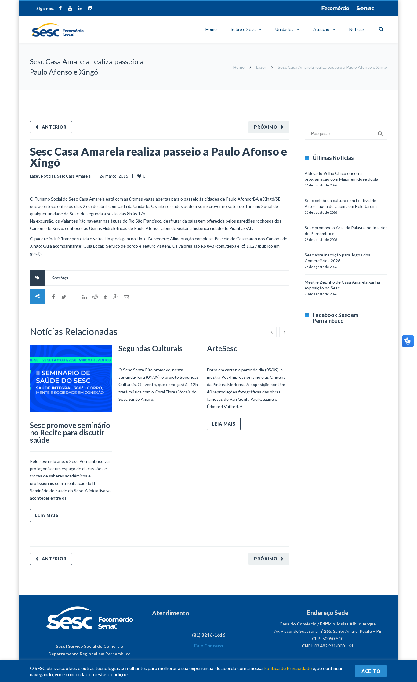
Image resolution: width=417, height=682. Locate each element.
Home (211, 29)
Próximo (265, 127)
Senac (365, 8)
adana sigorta (336, 93)
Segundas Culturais (150, 348)
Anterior (54, 127)
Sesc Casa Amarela (74, 176)
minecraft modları (305, 93)
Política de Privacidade (287, 668)
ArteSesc (222, 348)
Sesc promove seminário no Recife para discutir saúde (70, 432)
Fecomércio (335, 8)
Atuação (321, 29)
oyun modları (362, 93)
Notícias (357, 29)
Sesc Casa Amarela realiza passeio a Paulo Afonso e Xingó (158, 157)
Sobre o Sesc (243, 29)
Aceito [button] (370, 671)
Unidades (284, 29)
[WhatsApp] (74, 297)
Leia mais (47, 515)
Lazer (261, 67)
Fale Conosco (208, 645)
